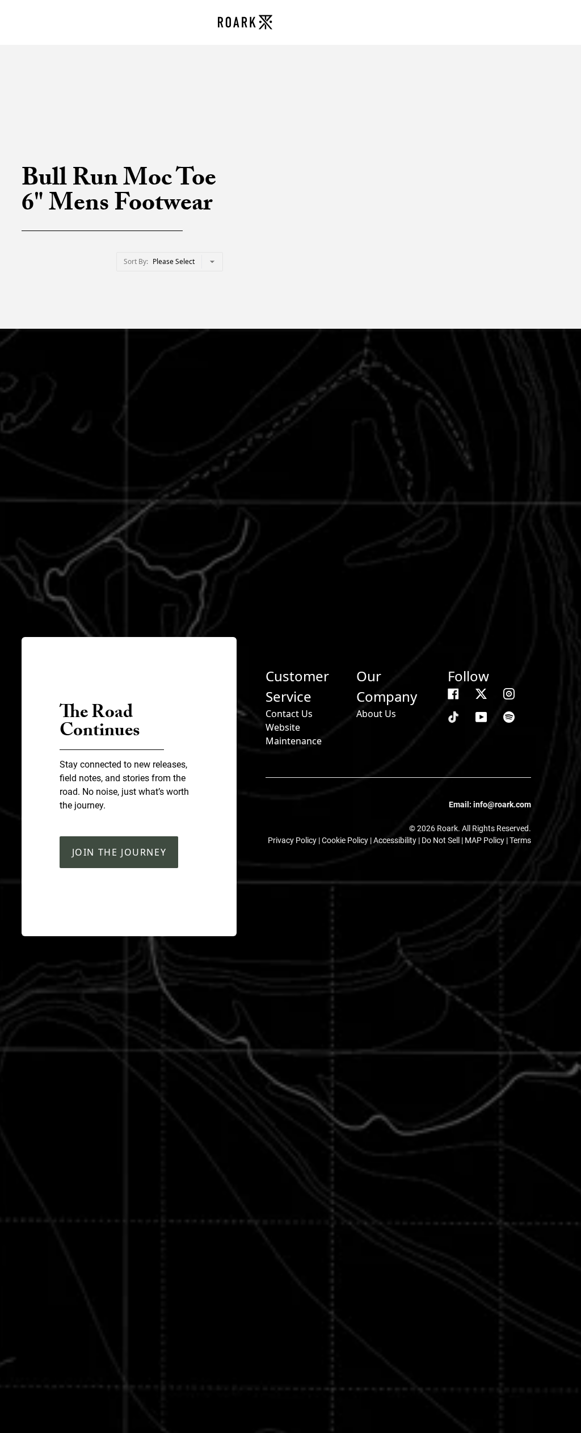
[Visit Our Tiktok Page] (453, 717)
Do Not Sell (441, 840)
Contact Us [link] (289, 713)
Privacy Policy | (295, 840)
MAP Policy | (487, 840)
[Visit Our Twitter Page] (481, 693)
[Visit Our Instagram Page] (509, 693)
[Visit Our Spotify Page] (509, 717)
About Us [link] (376, 713)
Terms (520, 840)
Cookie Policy (346, 840)
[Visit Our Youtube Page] (481, 717)
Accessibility (395, 840)
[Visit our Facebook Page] (453, 693)
